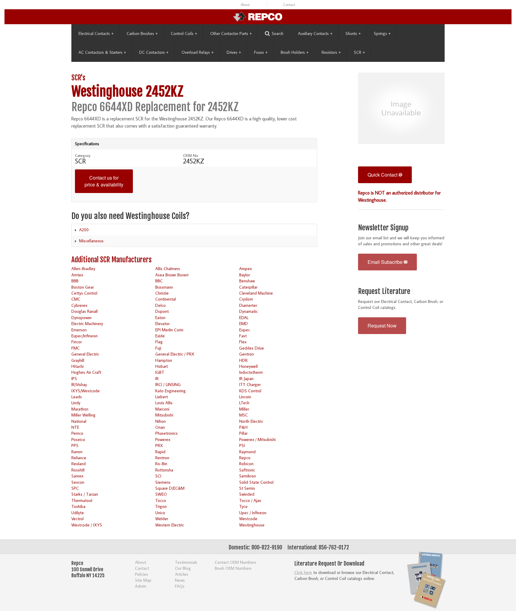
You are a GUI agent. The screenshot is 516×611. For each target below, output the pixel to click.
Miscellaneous (91, 241)
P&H (243, 427)
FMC (75, 348)
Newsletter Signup (383, 227)
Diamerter (248, 305)
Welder (161, 518)
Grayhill (77, 360)
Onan (160, 427)
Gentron (246, 354)
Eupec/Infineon (84, 336)
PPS (75, 445)
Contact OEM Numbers (235, 562)
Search (277, 33)
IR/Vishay (79, 384)
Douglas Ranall (84, 311)
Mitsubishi (164, 415)
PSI (242, 445)
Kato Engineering (170, 390)
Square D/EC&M (170, 488)
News (180, 580)
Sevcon (77, 482)
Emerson (79, 330)
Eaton (160, 317)
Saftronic (247, 470)
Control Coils (184, 33)
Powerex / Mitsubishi (257, 439)
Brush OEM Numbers (233, 568)
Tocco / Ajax (250, 500)
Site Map (143, 580)
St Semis (247, 488)
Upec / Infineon (252, 512)
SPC (75, 488)
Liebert (161, 396)
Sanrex (77, 476)
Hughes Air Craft (86, 372)
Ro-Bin (161, 463)
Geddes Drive (251, 348)
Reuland (78, 463)
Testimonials (186, 562)
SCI (158, 476)
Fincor (76, 341)
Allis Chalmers (167, 268)
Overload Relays (198, 52)
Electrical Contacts (96, 33)
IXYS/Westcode (85, 390)
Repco (245, 457)
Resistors (331, 52)
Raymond (247, 451)
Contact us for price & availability (104, 181)
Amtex (77, 275)
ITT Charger (250, 384)
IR (157, 378)
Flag (159, 341)
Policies (141, 574)
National (78, 421)
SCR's (78, 77)
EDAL (243, 317)
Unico (160, 512)
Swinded (246, 494)
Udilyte (77, 512)
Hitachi (77, 366)
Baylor (244, 275)
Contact (289, 4)
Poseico (78, 439)
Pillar (243, 433)
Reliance (78, 457)
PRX (159, 445)
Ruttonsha (164, 470)
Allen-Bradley (83, 268)
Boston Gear (82, 287)
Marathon (79, 409)
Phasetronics (166, 433)
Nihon (160, 421)
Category (82, 155)
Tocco (160, 500)
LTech (244, 402)
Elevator (162, 323)
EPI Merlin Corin (169, 330)
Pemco (77, 433)
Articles (181, 574)
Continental (165, 299)
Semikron (247, 476)
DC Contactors (153, 52)
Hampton (163, 360)
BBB (75, 281)
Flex (242, 341)
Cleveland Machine (256, 293)
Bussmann (164, 287)
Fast (243, 336)
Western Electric (169, 525)
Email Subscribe (386, 261)
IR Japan (246, 378)
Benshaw (247, 281)
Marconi (162, 409)
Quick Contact (383, 174)
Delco (160, 305)
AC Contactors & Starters (102, 52)
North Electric (251, 421)
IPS (74, 378)
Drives (234, 52)
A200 (84, 229)
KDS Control (250, 390)
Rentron (162, 457)
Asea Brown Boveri (171, 275)
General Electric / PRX (174, 354)
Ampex (245, 268)
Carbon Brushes (142, 33)
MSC (243, 415)
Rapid (160, 451)
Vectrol (77, 518)
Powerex (162, 439)
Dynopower (81, 317)
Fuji (158, 348)
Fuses (261, 52)
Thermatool (81, 500)
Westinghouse (252, 525)
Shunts (353, 33)
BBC (159, 281)
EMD (243, 323)
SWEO (161, 494)
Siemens (163, 482)
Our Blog (183, 568)
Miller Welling (83, 415)
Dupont (162, 311)
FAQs (180, 586)
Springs (382, 33)
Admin (140, 586)
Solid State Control (256, 482)
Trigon (161, 506)
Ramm (76, 451)
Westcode (248, 518)
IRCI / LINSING (168, 384)
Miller (244, 409)
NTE (75, 427)
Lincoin (245, 396)
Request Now (382, 325)
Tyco (243, 506)
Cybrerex (79, 305)
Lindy (75, 402)
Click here (303, 572)
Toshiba (78, 506)
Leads (76, 396)
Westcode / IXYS (86, 525)
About (245, 4)
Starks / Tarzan (84, 494)
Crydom (246, 299)
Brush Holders (294, 52)
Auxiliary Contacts (315, 33)
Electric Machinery (87, 323)
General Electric (85, 354)
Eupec (244, 330)
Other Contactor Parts (231, 33)
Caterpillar (248, 287)
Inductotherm (251, 372)
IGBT (159, 372)
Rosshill (78, 470)
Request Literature (384, 291)
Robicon (246, 463)
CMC (75, 299)
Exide (160, 336)
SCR (359, 52)
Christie (162, 293)
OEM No (190, 155)
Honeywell (248, 366)
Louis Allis (164, 402)
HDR (243, 360)
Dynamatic (248, 311)
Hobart (161, 366)
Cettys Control (84, 293)
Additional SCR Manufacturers (111, 259)
